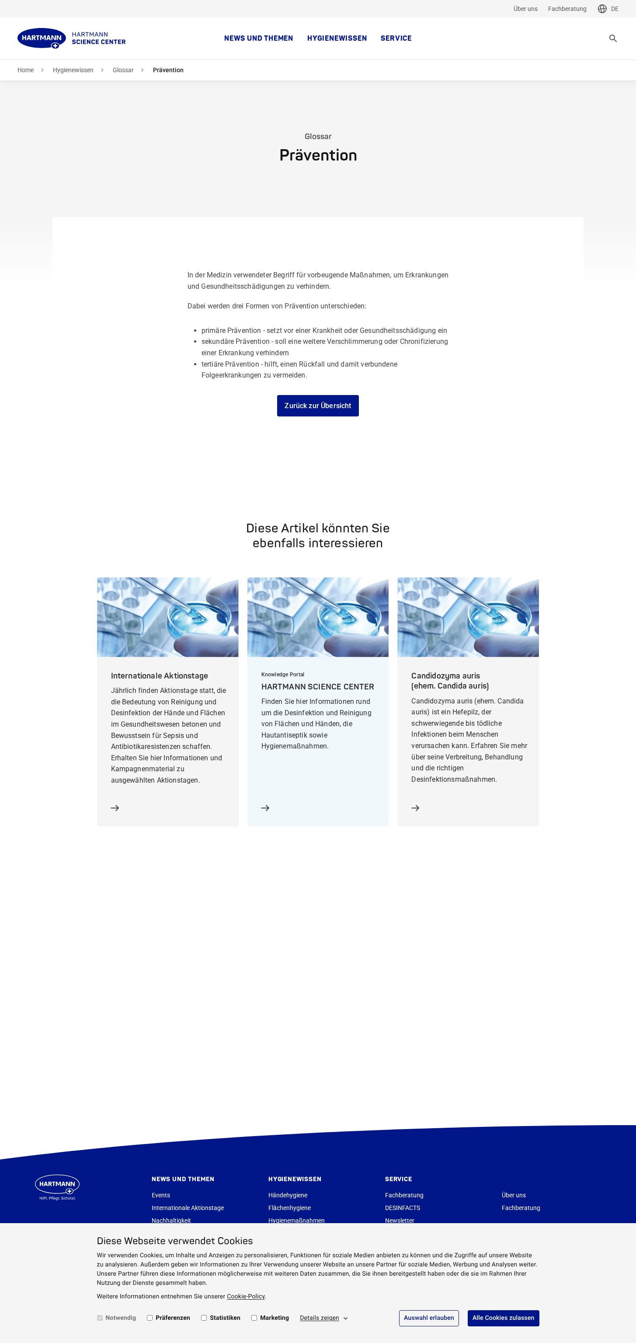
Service (396, 38)
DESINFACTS (402, 1207)
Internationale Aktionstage (188, 1207)
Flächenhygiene (289, 1207)
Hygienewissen (337, 38)
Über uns (526, 8)
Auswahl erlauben (429, 1318)
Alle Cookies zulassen (504, 1318)
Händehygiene (287, 1195)
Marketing (274, 1318)
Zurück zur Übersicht (318, 406)
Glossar (123, 69)
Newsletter (399, 1220)
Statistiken (225, 1318)
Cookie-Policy (245, 1296)
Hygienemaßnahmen (296, 1220)
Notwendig (121, 1318)
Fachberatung (567, 8)
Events (161, 1195)
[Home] (71, 38)
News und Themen (258, 38)
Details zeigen (319, 1318)
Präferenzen (173, 1318)
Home (25, 69)
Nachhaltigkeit (171, 1220)
